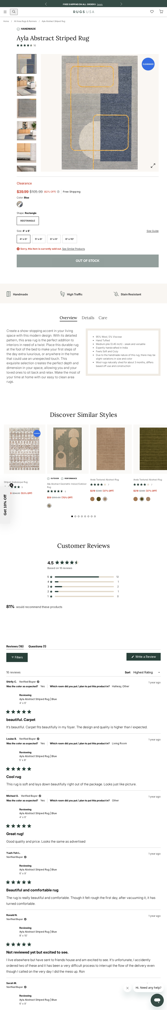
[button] (26, 45)
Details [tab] (88, 317)
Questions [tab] (37, 647)
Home (6, 21)
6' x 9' (54, 239)
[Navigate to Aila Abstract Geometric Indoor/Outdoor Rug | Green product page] (68, 449)
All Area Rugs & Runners (25, 21)
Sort (128, 672)
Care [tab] (103, 317)
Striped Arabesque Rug (16, 482)
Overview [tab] (68, 317)
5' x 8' (38, 239)
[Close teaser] (11, 485)
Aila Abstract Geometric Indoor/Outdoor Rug (67, 485)
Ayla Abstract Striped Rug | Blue (38, 701)
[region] (32, 627)
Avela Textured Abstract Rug (104, 479)
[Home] (83, 12)
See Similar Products (73, 248)
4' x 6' (23, 239)
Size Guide (153, 230)
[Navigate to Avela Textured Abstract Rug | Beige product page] (111, 449)
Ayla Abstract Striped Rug (53, 21)
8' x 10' (69, 239)
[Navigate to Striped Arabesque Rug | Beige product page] (24, 449)
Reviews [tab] (15, 647)
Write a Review (148, 658)
